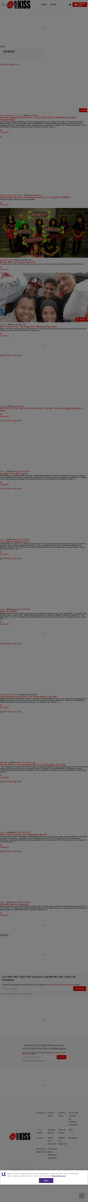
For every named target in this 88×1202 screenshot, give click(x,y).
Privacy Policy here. (58, 1176)
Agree (46, 1180)
